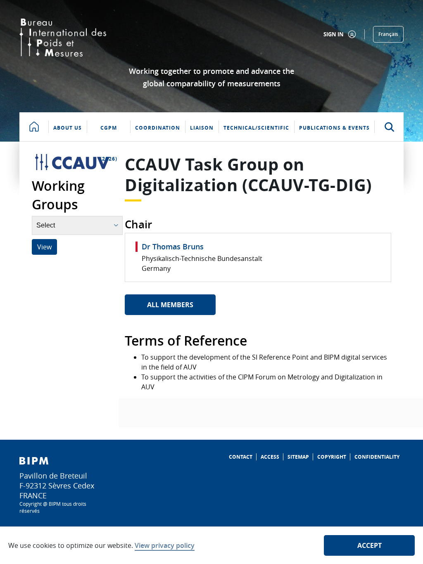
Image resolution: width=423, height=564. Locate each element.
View (44, 246)
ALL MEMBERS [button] (170, 304)
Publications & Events (334, 127)
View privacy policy (165, 545)
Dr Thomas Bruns (173, 246)
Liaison (202, 127)
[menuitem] (241, 456)
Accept (369, 545)
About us (67, 127)
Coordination (157, 127)
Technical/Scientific (256, 127)
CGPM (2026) (108, 132)
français (388, 34)
